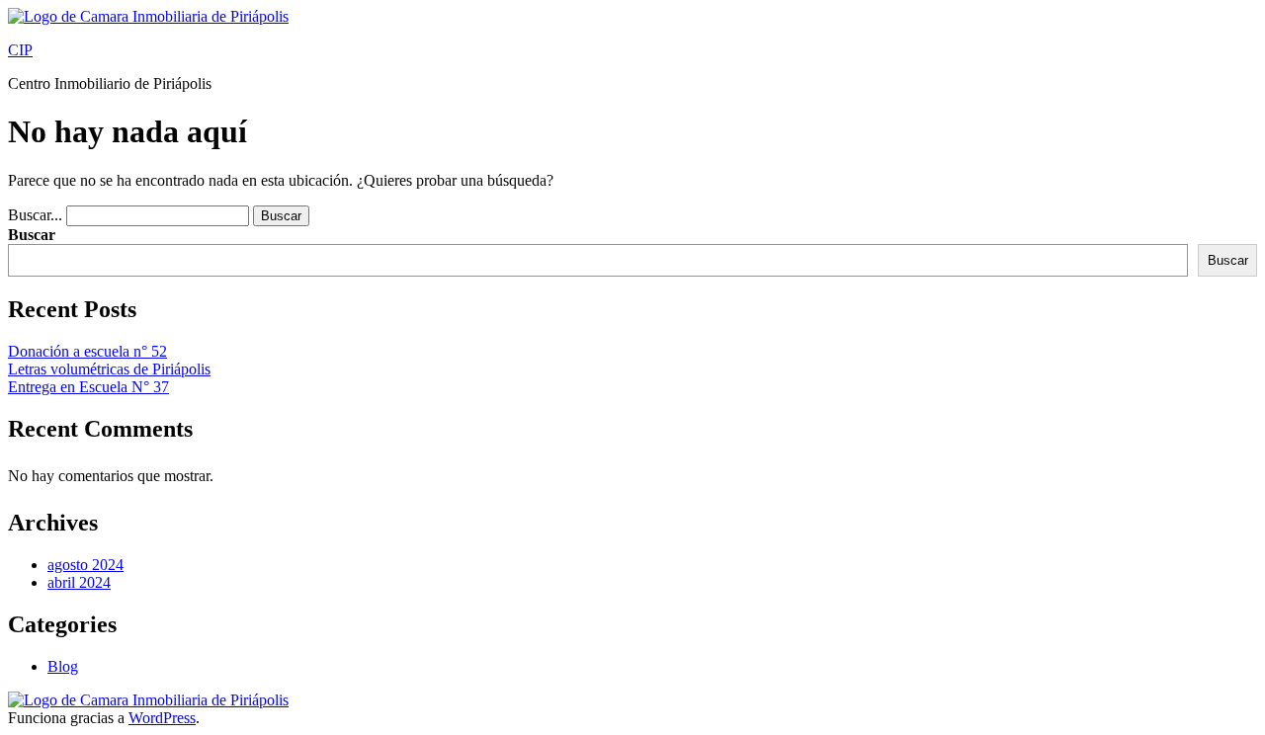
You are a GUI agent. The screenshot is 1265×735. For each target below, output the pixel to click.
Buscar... (35, 214)
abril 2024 (79, 582)
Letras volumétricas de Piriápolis (109, 369)
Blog (62, 666)
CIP (20, 49)
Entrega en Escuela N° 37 (88, 386)
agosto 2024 (85, 564)
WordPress (162, 717)
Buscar (31, 234)
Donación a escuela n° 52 (87, 351)
